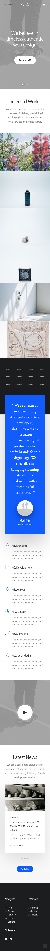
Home (10, 908)
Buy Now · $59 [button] (25, 70)
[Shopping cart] (35, 4)
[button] (44, 4)
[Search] (21, 4)
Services (11, 911)
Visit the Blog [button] (25, 869)
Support (34, 915)
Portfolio (12, 915)
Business (34, 908)
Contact (11, 922)
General (33, 911)
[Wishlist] (31, 4)
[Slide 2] (25, 84)
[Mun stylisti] (9, 4)
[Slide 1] (22, 84)
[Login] (26, 4)
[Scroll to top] (45, 946)
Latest (10, 918)
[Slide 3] (27, 84)
